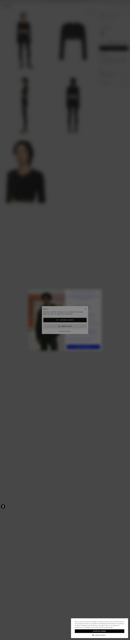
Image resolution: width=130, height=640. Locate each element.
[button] (99, 635)
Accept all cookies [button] (99, 631)
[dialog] (99, 628)
